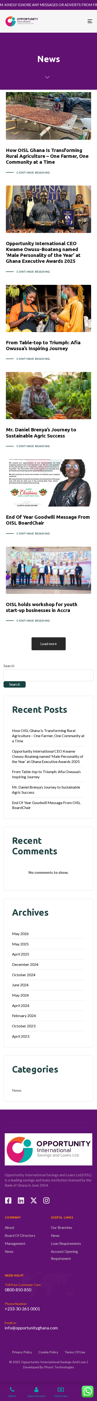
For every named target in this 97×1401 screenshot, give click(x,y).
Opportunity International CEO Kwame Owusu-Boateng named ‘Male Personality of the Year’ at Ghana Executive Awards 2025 (47, 756)
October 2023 (23, 1026)
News (16, 1090)
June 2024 (20, 985)
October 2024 (23, 974)
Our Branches (61, 1227)
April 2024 (20, 1005)
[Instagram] (46, 1200)
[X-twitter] (33, 1200)
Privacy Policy (22, 1352)
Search (9, 665)
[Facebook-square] (8, 1200)
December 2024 (25, 964)
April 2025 (20, 954)
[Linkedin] (20, 1200)
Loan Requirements (66, 1243)
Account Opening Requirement (64, 1255)
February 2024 (24, 1015)
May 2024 (20, 995)
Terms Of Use (75, 1352)
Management (15, 1243)
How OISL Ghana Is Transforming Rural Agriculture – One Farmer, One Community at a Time (48, 735)
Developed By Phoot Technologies (48, 1367)
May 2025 (20, 944)
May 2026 (20, 933)
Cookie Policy (48, 1352)
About (9, 1227)
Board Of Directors (20, 1235)
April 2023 (20, 1036)
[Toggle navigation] (77, 21)
